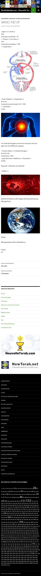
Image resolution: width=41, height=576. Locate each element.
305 (19, 517)
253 (12, 513)
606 (16, 537)
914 (35, 548)
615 (30, 537)
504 (35, 532)
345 (34, 519)
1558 (28, 559)
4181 (34, 563)
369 (4, 524)
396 (37, 524)
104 (11, 501)
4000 (31, 563)
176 (13, 507)
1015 (13, 551)
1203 (28, 555)
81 (15, 497)
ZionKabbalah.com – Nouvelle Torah (16, 10)
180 (16, 507)
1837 (13, 561)
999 (33, 550)
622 (5, 539)
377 (16, 524)
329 (11, 519)
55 (12, 494)
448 (2, 530)
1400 (5, 559)
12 (13, 488)
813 (31, 546)
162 (31, 505)
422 (7, 528)
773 (2, 546)
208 (12, 509)
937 (6, 550)
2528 (2, 563)
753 (20, 544)
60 (19, 494)
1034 (28, 551)
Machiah (12, 18)
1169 (22, 555)
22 (28, 488)
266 (30, 513)
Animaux (4, 385)
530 (29, 534)
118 (6, 503)
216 (24, 509)
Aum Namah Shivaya (8, 324)
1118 (32, 553)
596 (6, 537)
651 (33, 539)
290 (29, 515)
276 (11, 515)
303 (17, 517)
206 (6, 509)
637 (27, 539)
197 (35, 507)
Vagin (3, 316)
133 (30, 503)
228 (13, 511)
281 (15, 515)
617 (34, 537)
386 (30, 524)
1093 (16, 553)
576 (32, 536)
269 (35, 513)
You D (3, 293)
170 (4, 507)
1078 (5, 553)
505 (37, 532)
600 (11, 537)
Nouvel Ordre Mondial (9, 454)
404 (13, 526)
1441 (13, 559)
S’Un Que (4, 301)
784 (16, 546)
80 (14, 497)
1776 (8, 561)
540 (38, 534)
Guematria (5, 18)
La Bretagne (6, 272)
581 (36, 536)
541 (2, 536)
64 (26, 494)
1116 (28, 553)
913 (33, 548)
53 (9, 494)
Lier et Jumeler (6, 297)
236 (29, 511)
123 (14, 503)
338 (25, 519)
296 (2, 517)
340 (27, 519)
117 (4, 503)
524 (22, 534)
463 (26, 530)
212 (17, 509)
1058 (36, 551)
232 (22, 511)
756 (24, 544)
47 (36, 491)
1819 (11, 561)
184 (25, 507)
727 (6, 544)
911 (31, 548)
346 (37, 519)
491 (17, 532)
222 (38, 509)
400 (6, 526)
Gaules (3, 412)
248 (4, 513)
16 (19, 488)
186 (28, 507)
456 (17, 530)
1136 (16, 555)
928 (4, 550)
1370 (2, 559)
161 (29, 505)
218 (29, 509)
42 (27, 491)
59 (17, 494)
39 (21, 491)
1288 (13, 557)
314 (30, 517)
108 (17, 501)
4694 (37, 563)
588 (2, 537)
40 (24, 491)
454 (15, 530)
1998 (19, 561)
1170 (25, 555)
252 (10, 513)
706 (27, 541)
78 (12, 497)
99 (38, 497)
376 (13, 524)
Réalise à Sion (5, 312)
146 (11, 505)
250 (7, 513)
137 (34, 503)
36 (16, 491)
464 (28, 530)
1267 (11, 557)
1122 (5, 555)
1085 (8, 553)
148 (13, 505)
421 (4, 528)
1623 (36, 559)
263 (28, 513)
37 (18, 491)
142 (4, 505)
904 (26, 548)
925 (2, 550)
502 (31, 532)
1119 (35, 553)
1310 (22, 557)
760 (26, 544)
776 (6, 546)
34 (12, 491)
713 (35, 541)
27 (37, 488)
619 (36, 537)
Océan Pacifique (6, 462)
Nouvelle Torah (6, 458)
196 (33, 507)
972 (26, 550)
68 (33, 494)
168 (2, 507)
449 (4, 530)
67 (31, 494)
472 (37, 530)
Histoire (4, 423)
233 (24, 511)
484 (11, 532)
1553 (25, 559)
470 (35, 530)
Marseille (7, 265)
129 (23, 503)
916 (38, 548)
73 (5, 497)
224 (4, 511)
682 (12, 541)
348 (2, 522)
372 (9, 524)
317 (37, 517)
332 (15, 519)
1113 (26, 553)
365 (35, 522)
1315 (25, 557)
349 (4, 522)
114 (35, 501)
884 (17, 548)
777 (9, 546)
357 (18, 522)
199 (38, 507)
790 (18, 546)
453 (13, 530)
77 (10, 497)
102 (9, 501)
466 (31, 530)
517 (16, 534)
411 (29, 526)
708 (31, 541)
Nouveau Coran (6, 447)
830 (38, 546)
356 (15, 522)
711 (33, 541)
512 (6, 534)
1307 (19, 557)
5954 (5, 565)
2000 (22, 561)
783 (13, 546)
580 (34, 536)
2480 (37, 561)
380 (19, 524)
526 (24, 534)
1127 (11, 555)
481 (9, 532)
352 (6, 522)
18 (21, 488)
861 (9, 548)
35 (14, 491)
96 (35, 497)
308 (24, 517)
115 (37, 501)
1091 (11, 553)
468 (33, 530)
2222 (30, 561)
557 (21, 536)
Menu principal (38, 10)
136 (32, 503)
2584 (5, 563)
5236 (2, 565)
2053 (28, 561)
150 (15, 505)
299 (6, 517)
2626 (11, 563)
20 (25, 488)
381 (21, 524)
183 (23, 507)
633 (20, 539)
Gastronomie (5, 408)
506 (2, 534)
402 (11, 526)
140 (2, 505)
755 (22, 544)
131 (27, 503)
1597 (33, 559)
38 (19, 491)
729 (11, 544)
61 (21, 494)
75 (8, 497)
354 (11, 522)
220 (34, 509)
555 (18, 536)
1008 (8, 551)
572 (27, 536)
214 (20, 509)
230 (17, 511)
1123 (8, 555)
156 (20, 505)
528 (27, 534)
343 (32, 519)
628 (14, 539)
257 (21, 513)
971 (24, 550)
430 (13, 528)
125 (16, 503)
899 (24, 548)
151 (17, 505)
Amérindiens (5, 381)
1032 (25, 551)
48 (37, 491)
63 (24, 494)
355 (13, 522)
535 (35, 534)
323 (6, 519)
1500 (22, 559)
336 (20, 519)
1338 (33, 557)
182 (21, 507)
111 (23, 500)
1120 (38, 553)
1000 (35, 550)
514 (9, 534)
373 (11, 524)
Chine (3, 392)
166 (35, 505)
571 (25, 536)
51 (5, 494)
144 (9, 505)
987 (31, 550)
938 (9, 550)
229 (15, 511)
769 (31, 544)
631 (18, 539)
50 (3, 494)
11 (11, 488)
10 (9, 488)
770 (33, 544)
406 (18, 526)
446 (34, 528)
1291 (16, 557)
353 (9, 522)
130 (25, 503)
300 (9, 517)
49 (1, 494)
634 (22, 539)
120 (9, 503)
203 (4, 509)
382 (23, 524)
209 (15, 509)
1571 (30, 559)
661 (38, 539)
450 (6, 530)
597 (9, 537)
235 (27, 511)
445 (32, 528)
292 (33, 515)
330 (13, 519)
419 (39, 526)
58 (16, 494)
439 (22, 528)
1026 (19, 551)
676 (10, 542)
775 (4, 546)
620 (2, 539)
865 (11, 548)
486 (13, 532)
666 (4, 542)
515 (11, 534)
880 (15, 548)
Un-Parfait (4, 309)
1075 (2, 553)
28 (2, 491)
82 (17, 497)
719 (2, 544)
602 (13, 537)
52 (7, 494)
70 (37, 494)
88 (25, 497)
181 (18, 507)
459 (22, 530)
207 (9, 509)
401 (9, 526)
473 (2, 532)
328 (9, 519)
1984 (16, 561)
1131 (13, 555)
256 (18, 513)
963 (22, 550)
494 (22, 532)
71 (1, 497)
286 (22, 515)
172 (6, 507)
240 (34, 511)
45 (33, 491)
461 (24, 530)
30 (5, 491)
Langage (4, 435)
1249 (5, 557)
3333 (25, 563)
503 (33, 532)
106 (15, 501)
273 (6, 515)
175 (11, 507)
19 (23, 488)
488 (15, 532)
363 (29, 522)
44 (30, 491)
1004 (2, 551)
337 (22, 519)
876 (13, 548)
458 (20, 530)
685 (15, 541)
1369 (36, 557)
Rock (3, 470)
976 (28, 550)
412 (32, 526)
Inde (2, 427)
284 (20, 515)
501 (28, 532)
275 (9, 515)
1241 (2, 557)
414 (34, 526)
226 (9, 511)
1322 (28, 557)
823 (35, 546)
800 (27, 546)
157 (22, 505)
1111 (22, 553)
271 (2, 515)
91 (30, 497)
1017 (16, 551)
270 (37, 513)
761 (28, 544)
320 (4, 519)
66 (30, 494)
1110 (19, 553)
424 (9, 528)
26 (34, 488)
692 (17, 541)
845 (4, 548)
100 (2, 501)
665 (2, 541)
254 (14, 513)
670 (7, 541)
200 (2, 509)
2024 (25, 561)
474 (4, 532)
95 (33, 497)
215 (22, 509)
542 (5, 536)
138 (37, 503)
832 (2, 548)
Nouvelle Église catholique (10, 450)
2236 (33, 561)
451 (9, 530)
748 (15, 544)
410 (27, 526)
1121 (2, 555)
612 (22, 537)
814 (33, 546)
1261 (8, 557)
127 (21, 503)
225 (6, 511)
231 (20, 511)
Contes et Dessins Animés (9, 396)
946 (13, 550)
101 (6, 501)
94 (31, 497)
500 (26, 532)
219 (31, 509)
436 (20, 528)
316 (35, 517)
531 (31, 534)
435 (18, 528)
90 (28, 497)
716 (38, 541)
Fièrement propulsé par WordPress (10, 573)
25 (32, 488)
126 (18, 503)
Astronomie (5, 389)
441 (27, 528)
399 (4, 526)
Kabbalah (4, 431)
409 (25, 526)
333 (18, 519)
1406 (8, 559)
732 (13, 544)
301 (12, 517)
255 (16, 513)
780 (11, 546)
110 (20, 501)
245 (36, 511)
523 (20, 534)
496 (24, 532)
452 (11, 530)
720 (4, 544)
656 (36, 539)
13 (15, 488)
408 (22, 526)
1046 (30, 551)
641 (29, 539)
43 (29, 491)
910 (28, 548)
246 (38, 511)
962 (20, 550)
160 (27, 505)
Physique (4, 466)
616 (32, 537)
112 (28, 500)
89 (27, 497)
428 (11, 528)
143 (6, 505)
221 (36, 509)
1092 (13, 553)
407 (20, 526)
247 (2, 513)
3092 (22, 563)
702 (24, 542)
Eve (2, 320)
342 (29, 519)
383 (25, 524)
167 (38, 505)
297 (4, 517)
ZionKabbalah (15, 26)
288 (24, 515)
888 (20, 548)
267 (33, 513)
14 (16, 488)
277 (13, 515)
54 (11, 494)
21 (26, 488)
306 (21, 517)
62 (22, 494)
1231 (33, 555)
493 (20, 532)
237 (31, 511)
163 (33, 505)
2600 (8, 563)
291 (31, 515)
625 (9, 539)
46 (34, 491)
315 (33, 517)
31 (7, 491)
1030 (22, 551)
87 (23, 497)
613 (25, 538)
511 (4, 534)
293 (36, 515)
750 (17, 544)
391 (35, 524)
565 (23, 536)
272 (4, 515)
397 (2, 526)
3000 (20, 563)
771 (36, 544)
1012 (11, 551)
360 (27, 522)
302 (15, 517)
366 (37, 522)
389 (32, 524)
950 (15, 550)
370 (7, 524)
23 (30, 488)
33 (11, 491)
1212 (30, 555)
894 (22, 548)
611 (20, 538)
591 (4, 537)
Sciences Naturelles (23, 18)
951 (17, 550)
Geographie (5, 416)
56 (14, 494)
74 (7, 497)
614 (27, 537)
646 (31, 539)
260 (23, 513)
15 (18, 488)
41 (25, 491)
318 (2, 519)
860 (6, 548)
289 (27, 515)
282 (17, 515)
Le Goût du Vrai (6, 327)
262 (26, 513)
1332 (30, 557)
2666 (14, 563)
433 (16, 528)
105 (13, 501)
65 (28, 494)
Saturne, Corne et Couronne (10, 305)
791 (20, 546)
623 (7, 539)
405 (16, 526)
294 (38, 515)
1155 (19, 555)
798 (24, 546)
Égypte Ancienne (6, 404)
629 (16, 539)
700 (21, 542)
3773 (28, 563)
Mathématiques (6, 443)
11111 (8, 565)
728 (9, 544)
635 (25, 539)
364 (32, 522)
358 (21, 521)
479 (6, 532)
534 (33, 534)
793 (22, 546)
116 (2, 503)
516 (13, 534)
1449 (16, 559)
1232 (36, 555)
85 (19, 497)
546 (10, 536)
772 (39, 544)
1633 (2, 561)
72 (3, 497)
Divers (3, 400)
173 (9, 507)
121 (11, 503)
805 (29, 546)
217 (27, 509)
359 (24, 522)
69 (35, 494)
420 (2, 528)
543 (7, 536)
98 (36, 497)
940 (11, 550)
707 (29, 541)
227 (11, 511)
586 (38, 536)
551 (14, 536)
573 (29, 536)
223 (2, 511)
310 (26, 517)
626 (11, 539)
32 (9, 491)
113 (32, 501)
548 (12, 536)
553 (16, 536)
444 (29, 528)
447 (37, 528)
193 (30, 507)
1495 (19, 559)
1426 (11, 559)
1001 (38, 550)
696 (19, 541)
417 (36, 526)
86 (21, 496)
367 (2, 524)
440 (24, 528)
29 (3, 491)
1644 (5, 561)
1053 (33, 551)
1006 (5, 551)
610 (18, 537)
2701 (17, 563)
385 (27, 524)
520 (18, 534)
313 (28, 517)
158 (24, 505)
